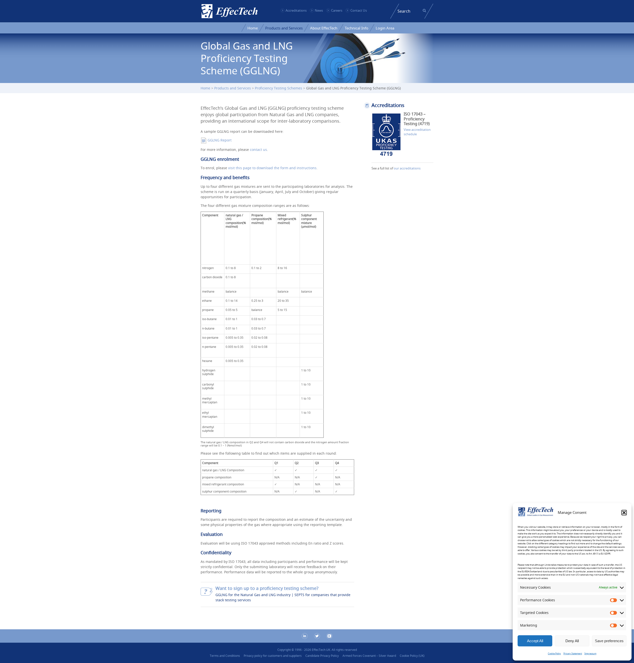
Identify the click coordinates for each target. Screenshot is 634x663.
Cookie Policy (554, 653)
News (319, 10)
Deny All (572, 641)
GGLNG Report (220, 140)
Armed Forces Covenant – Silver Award (369, 656)
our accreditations (407, 168)
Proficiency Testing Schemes (278, 88)
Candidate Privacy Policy (322, 656)
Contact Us (358, 10)
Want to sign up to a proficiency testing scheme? (266, 588)
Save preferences (609, 641)
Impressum (590, 653)
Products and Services (284, 28)
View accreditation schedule (417, 131)
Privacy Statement (572, 653)
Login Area (385, 28)
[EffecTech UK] (230, 11)
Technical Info (356, 28)
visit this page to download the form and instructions (272, 168)
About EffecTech (323, 28)
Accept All (535, 641)
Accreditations (296, 10)
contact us (258, 149)
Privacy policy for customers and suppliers (273, 656)
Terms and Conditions (225, 656)
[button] (624, 512)
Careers (336, 10)
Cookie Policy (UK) (412, 656)
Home (252, 28)
